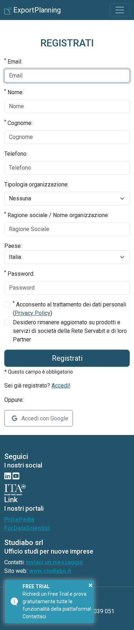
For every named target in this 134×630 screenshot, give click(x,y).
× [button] (91, 585)
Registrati (67, 358)
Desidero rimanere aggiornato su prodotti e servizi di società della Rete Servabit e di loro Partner (70, 331)
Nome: (14, 92)
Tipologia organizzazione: (36, 184)
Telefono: (16, 153)
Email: (13, 61)
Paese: (13, 245)
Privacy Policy (32, 313)
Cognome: (18, 122)
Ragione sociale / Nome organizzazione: (56, 215)
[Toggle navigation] (120, 10)
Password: (19, 273)
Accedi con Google (44, 418)
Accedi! (60, 385)
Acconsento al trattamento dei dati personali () (69, 308)
